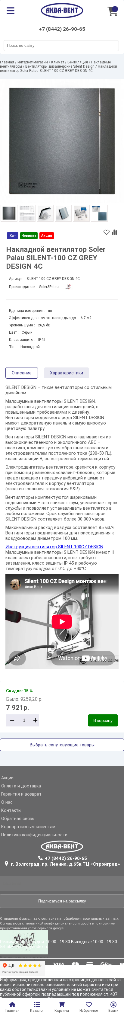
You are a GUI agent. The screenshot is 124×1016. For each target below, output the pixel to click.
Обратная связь (17, 818)
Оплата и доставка (21, 786)
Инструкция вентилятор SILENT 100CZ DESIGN (54, 547)
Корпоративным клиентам (28, 826)
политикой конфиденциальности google (58, 923)
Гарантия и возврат (21, 794)
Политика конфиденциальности (34, 835)
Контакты (11, 810)
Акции (7, 777)
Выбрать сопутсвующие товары (62, 744)
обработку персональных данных (91, 919)
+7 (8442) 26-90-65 (62, 29)
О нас (7, 802)
